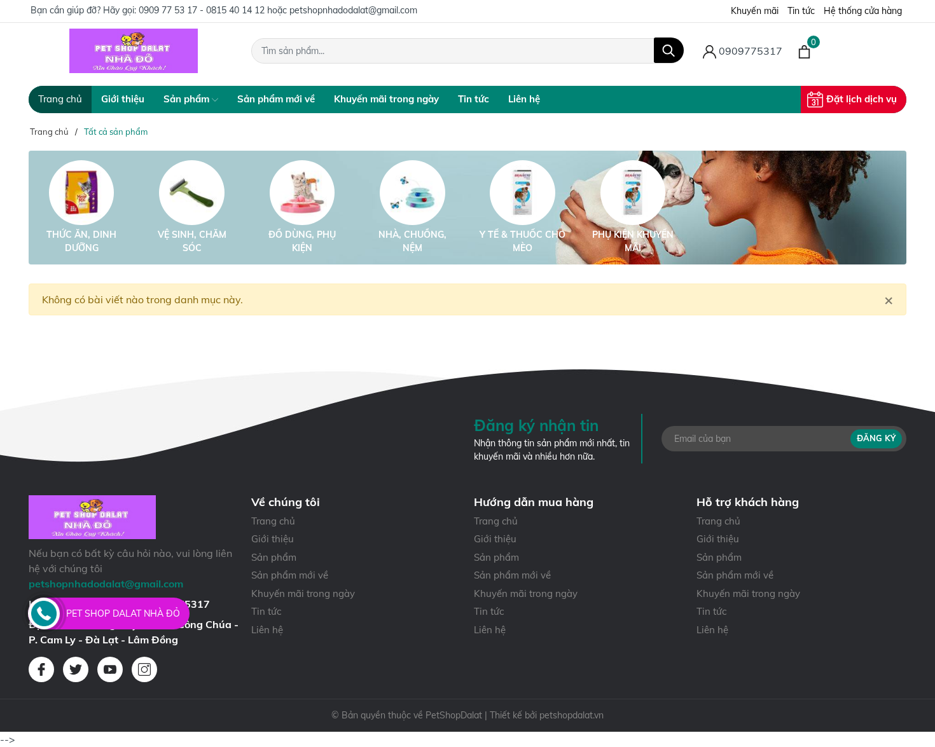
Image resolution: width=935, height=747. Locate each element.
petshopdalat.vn (571, 715)
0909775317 (749, 51)
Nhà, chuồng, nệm (412, 241)
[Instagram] (144, 669)
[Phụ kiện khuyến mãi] (632, 192)
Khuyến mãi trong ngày (386, 99)
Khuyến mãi (755, 11)
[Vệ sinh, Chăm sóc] (191, 192)
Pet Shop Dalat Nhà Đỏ (123, 613)
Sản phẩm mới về (276, 99)
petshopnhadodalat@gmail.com (353, 10)
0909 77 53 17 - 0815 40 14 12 (202, 10)
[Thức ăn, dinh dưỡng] (81, 192)
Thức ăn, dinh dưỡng (81, 241)
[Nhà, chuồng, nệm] (412, 192)
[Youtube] (110, 669)
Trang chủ (60, 99)
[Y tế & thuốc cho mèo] (522, 192)
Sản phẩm (187, 99)
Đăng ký (876, 438)
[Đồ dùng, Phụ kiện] (302, 192)
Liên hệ (524, 99)
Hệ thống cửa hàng (863, 11)
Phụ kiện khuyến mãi (633, 241)
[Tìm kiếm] (669, 50)
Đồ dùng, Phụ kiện (302, 241)
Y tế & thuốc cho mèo (522, 241)
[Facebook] (41, 669)
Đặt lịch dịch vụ (861, 99)
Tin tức (801, 11)
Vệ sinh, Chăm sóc (192, 241)
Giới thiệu (122, 99)
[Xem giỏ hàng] (804, 51)
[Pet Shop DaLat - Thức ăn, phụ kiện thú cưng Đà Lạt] (134, 51)
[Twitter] (75, 669)
